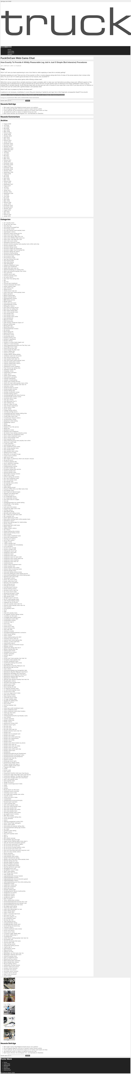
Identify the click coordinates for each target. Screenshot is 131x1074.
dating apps (7, 425)
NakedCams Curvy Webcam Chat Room (15, 675)
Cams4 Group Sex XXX (10, 348)
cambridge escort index (10, 347)
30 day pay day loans (10, 224)
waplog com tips (8, 951)
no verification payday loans (12, 690)
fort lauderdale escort (10, 496)
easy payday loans (9, 449)
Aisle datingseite (8, 263)
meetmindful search (9, 643)
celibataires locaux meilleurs (12, 366)
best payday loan (9, 313)
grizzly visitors (8, 523)
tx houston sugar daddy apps (12, 933)
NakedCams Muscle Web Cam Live (14, 676)
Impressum (7, 1068)
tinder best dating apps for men (13, 909)
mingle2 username (9, 653)
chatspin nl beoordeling (10, 380)
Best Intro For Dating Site (11, 309)
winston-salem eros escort (11, 966)
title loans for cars (9, 915)
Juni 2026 (6, 127)
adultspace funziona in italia (12, 242)
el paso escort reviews (10, 455)
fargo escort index (9, 475)
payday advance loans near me (13, 731)
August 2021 (7, 151)
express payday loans (10, 472)
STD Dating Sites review (11, 873)
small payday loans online (11, 856)
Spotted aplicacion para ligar (12, 867)
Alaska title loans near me (11, 268)
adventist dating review (10, 247)
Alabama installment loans (11, 265)
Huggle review (8, 542)
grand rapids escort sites (11, 517)
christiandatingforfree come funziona (14, 395)
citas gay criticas (8, 399)
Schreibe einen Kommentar (31, 97)
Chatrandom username (10, 377)
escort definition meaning (11, 463)
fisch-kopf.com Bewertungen (12, 492)
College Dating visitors (10, 410)
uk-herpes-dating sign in (11, 935)
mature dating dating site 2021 (12, 637)
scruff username (8, 818)
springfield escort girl (10, 868)
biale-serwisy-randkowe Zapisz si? (14, 322)
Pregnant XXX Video (9, 767)
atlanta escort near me (10, 291)
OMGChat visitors (9, 702)
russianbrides (7, 799)
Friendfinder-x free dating (11, 504)
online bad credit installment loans (13, 708)
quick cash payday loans (11, 779)
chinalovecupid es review (11, 387)
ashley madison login (10, 286)
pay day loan (7, 726)
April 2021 (6, 157)
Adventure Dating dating (11, 253)
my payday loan (8, 664)
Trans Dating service (9, 921)
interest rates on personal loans (13, 569)
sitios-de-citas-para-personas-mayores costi (16, 850)
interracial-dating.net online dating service (16, 573)
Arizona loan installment (10, 283)
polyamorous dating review (11, 762)
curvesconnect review (10, 419)
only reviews (7, 717)
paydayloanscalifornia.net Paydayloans (15, 753)
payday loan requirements (11, 738)
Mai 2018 (6, 177)
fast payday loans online (11, 483)
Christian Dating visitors (10, 393)
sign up (6, 836)
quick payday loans (9, 780)
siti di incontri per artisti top (12, 845)
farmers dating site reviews (11, 477)
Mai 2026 (6, 128)
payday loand (7, 741)
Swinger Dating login (10, 889)
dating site (7, 428)
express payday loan (10, 470)
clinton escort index (9, 407)
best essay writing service (11, 307)
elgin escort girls (8, 457)
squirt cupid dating (9, 871)
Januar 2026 (7, 134)
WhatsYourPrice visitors (10, 959)
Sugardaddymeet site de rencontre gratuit (16, 879)
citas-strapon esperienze (11, 405)
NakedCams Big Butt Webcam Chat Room (16, 672)
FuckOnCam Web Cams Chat (15, 97)
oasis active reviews (9, 694)
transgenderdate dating (10, 923)
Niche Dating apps (9, 685)
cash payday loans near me (11, 359)
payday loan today (9, 740)
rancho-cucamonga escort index (13, 783)
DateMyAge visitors (9, 422)
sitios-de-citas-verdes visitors (12, 852)
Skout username (8, 853)
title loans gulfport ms (10, 917)
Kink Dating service (9, 584)
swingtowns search (9, 895)
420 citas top (7, 226)
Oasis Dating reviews (10, 696)
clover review (7, 409)
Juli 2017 (6, 187)
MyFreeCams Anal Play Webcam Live (14, 666)
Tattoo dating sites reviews (11, 900)
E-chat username (8, 443)
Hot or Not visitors (9, 540)
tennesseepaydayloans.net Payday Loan (15, 903)
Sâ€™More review (9, 815)
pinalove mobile (8, 759)
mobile (6, 656)
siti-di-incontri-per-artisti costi (12, 848)
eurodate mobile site (9, 467)
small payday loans (9, 855)
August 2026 (7, 124)
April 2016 (6, 199)
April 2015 (6, 211)
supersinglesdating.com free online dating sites (17, 882)
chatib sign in (7, 374)
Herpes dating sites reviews (12, 531)
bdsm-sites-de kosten (10, 303)
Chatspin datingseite (9, 378)
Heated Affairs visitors (10, 528)
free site (6, 501)
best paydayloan (8, 318)
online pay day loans (9, 712)
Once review (7, 703)
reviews (6, 788)
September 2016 (8, 193)
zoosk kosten (7, 975)
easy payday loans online (11, 451)
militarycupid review (9, 650)
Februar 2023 (7, 140)
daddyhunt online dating (11, 421)
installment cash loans (10, 552)
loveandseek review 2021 (11, 619)
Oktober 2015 (8, 208)
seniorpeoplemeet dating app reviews (14, 827)
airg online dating (9, 262)
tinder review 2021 (9, 912)
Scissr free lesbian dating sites (12, 817)
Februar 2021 (7, 160)
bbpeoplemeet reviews (10, 298)
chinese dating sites (9, 390)
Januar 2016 (7, 204)
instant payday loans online (11, 567)
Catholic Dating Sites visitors (12, 363)
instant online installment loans (12, 564)
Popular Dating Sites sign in (11, 764)
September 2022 (8, 148)
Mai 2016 (6, 198)
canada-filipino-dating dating (12, 354)
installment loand (8, 554)
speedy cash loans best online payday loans (16, 859)
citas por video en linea (10, 404)
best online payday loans (11, 312)
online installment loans (10, 709)
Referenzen (11, 53)
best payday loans (9, 315)
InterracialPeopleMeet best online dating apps (17, 575)
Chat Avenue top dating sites (12, 368)
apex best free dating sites (11, 278)
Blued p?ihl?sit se (8, 333)
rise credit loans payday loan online (14, 794)
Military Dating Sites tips (11, 649)
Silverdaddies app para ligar (12, 839)
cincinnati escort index (10, 398)
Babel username (8, 294)
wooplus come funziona (10, 968)
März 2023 (7, 139)
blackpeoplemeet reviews (11, 328)
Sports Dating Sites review (11, 865)
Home (9, 49)
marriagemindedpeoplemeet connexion (15, 632)
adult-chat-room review (10, 241)
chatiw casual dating (9, 375)
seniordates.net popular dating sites (14, 826)
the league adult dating (10, 906)
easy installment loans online (12, 446)
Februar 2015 (7, 214)
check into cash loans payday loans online (16, 383)
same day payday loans (10, 811)
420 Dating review (9, 229)
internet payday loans (10, 570)
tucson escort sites (9, 932)
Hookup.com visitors (10, 539)
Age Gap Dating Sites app (11, 259)
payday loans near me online (12, 746)
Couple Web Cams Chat (10, 416)
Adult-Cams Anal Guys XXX (11, 235)
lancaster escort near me (11, 590)
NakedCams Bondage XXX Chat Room (15, 673)
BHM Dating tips (8, 321)
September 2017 (8, 184)
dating (5, 424)
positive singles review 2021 (12, 765)
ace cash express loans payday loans (14, 230)
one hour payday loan (10, 705)
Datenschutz (7, 1070)
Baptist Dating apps (9, 295)
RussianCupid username (10, 802)
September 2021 (8, 149)
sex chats (6, 829)
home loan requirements (11, 537)
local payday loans (9, 608)
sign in (5, 835)
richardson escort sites (10, 793)
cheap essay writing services (12, 381)
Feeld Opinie (7, 486)
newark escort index (9, 684)
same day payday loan (10, 808)
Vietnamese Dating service (11, 945)
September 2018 (8, 172)
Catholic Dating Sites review (12, 362)
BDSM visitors (8, 301)
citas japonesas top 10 (10, 401)
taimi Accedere (8, 898)
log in (5, 610)
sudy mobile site (8, 874)
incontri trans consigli (10, 548)
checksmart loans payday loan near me (15, 384)
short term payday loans (11, 833)
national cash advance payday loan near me (16, 679)
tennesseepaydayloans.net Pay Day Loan (15, 901)
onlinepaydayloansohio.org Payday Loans (16, 715)
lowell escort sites (9, 626)
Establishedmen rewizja (10, 466)
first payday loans (9, 490)
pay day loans (8, 728)
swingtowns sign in (9, 897)
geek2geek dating (9, 511)
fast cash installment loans (11, 478)
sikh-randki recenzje (9, 838)
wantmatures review (9, 948)
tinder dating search (9, 910)
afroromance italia (9, 256)
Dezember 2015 (8, 205)
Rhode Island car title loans (11, 790)
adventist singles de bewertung (13, 248)
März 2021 (7, 158)
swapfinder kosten (9, 883)
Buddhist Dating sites (10, 337)
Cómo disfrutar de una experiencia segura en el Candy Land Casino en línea (25, 110)
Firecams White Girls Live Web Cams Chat (16, 489)
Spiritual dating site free (10, 861)
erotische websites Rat (10, 461)
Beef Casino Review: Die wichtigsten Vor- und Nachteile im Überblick (23, 113)
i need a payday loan (10, 543)
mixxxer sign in (8, 655)
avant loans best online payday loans (14, 292)
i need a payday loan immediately (13, 545)
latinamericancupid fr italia (11, 593)
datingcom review (9, 430)
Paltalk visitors (8, 721)
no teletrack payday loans (11, 688)
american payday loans (10, 275)
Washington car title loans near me (14, 953)
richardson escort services (11, 791)
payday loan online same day (12, 737)
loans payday (7, 607)
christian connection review (11, 392)
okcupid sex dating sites (11, 700)
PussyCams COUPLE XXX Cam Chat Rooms (16, 773)
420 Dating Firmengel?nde (11, 227)
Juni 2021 (6, 154)
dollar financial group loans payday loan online (17, 440)
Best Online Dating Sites (10, 310)
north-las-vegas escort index (12, 693)
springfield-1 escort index (11, 870)
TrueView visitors (8, 927)
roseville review (8, 796)
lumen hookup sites (9, 628)
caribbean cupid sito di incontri (13, 356)
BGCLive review (8, 319)
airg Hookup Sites (9, 260)
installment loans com (10, 555)
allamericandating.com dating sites (14, 269)
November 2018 (8, 169)
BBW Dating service (9, 300)
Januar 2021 (7, 161)
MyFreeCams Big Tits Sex (11, 667)
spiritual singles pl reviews (11, 862)
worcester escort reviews (11, 971)
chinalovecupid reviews (10, 389)
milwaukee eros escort (10, 652)
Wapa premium (8, 950)
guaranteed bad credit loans (12, 525)
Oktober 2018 (8, 170)
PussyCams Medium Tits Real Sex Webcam (16, 776)
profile (5, 768)
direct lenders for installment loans (14, 434)
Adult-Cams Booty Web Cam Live (13, 236)
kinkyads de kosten (9, 585)
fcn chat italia (7, 484)
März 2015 (7, 213)
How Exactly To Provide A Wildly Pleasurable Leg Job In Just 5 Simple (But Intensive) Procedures (44, 62)
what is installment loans (11, 957)
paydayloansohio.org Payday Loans (14, 755)
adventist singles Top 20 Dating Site (14, 250)
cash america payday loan (11, 357)
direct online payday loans (11, 437)
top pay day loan (8, 920)
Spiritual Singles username (11, 864)
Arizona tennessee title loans (12, 285)
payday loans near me (10, 744)
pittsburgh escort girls (10, 761)
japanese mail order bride (11, 576)
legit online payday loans (11, 594)
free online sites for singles (11, 499)
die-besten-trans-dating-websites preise (15, 433)
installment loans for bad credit (13, 557)
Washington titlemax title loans (12, 954)
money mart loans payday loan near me (15, 658)
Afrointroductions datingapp (12, 254)
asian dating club (8, 288)
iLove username (8, 546)
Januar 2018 (7, 183)
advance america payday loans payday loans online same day (21, 244)
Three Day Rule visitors (10, 907)
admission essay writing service (13, 233)
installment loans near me (11, 561)
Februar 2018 (7, 181)
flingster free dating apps (11, 493)
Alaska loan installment (10, 266)
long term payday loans (10, 613)
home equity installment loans (12, 536)
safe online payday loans (11, 805)
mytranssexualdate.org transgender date (15, 670)
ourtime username (9, 718)
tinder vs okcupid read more (12, 913)
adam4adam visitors (9, 232)
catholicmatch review (10, 365)
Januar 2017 (7, 190)
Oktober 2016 (8, 192)
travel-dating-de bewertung (12, 926)
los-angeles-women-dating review (13, 614)
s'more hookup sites (9, 803)
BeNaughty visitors (9, 306)
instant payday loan (9, 566)
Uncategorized (8, 936)
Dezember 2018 (8, 167)
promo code (7, 770)
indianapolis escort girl (10, 551)
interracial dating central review (13, 572)
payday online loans (9, 750)
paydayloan (7, 752)
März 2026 (7, 131)
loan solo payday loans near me (13, 604)
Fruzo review (7, 505)
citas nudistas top (9, 402)
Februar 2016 (7, 202)
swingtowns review (9, 894)
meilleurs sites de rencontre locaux (14, 644)
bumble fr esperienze (10, 339)
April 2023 (7, 137)
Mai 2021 (6, 155)
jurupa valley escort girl (10, 581)
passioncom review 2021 (11, 723)
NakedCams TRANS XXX (11, 678)
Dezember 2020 (8, 163)
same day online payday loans (12, 806)
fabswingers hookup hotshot (12, 474)
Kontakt (10, 54)
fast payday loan (8, 481)
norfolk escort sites (9, 691)
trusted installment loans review (13, 929)
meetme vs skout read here (11, 641)
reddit (5, 785)
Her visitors (7, 529)
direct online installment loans (12, 436)
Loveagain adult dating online (12, 617)
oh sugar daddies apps (10, 699)
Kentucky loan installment (11, 582)
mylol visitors (7, 669)
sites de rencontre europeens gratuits (14, 842)
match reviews (8, 635)
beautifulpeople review (10, 304)
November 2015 (8, 207)
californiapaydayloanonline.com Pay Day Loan (17, 345)
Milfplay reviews (8, 646)
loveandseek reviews (10, 620)
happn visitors (8, 526)
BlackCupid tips (8, 325)
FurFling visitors (8, 510)
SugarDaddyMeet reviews (11, 877)
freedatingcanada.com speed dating (14, 502)
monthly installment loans (11, 661)
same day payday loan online (12, 809)
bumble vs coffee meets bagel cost (14, 342)
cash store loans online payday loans (14, 360)
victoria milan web (9, 942)
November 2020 (8, 164)
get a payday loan (9, 516)
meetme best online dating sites (13, 640)
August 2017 (7, 186)
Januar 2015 (7, 216)
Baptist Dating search (10, 297)
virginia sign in (8, 947)
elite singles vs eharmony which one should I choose (19, 458)
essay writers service (10, 464)
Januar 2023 (7, 142)
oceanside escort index (10, 697)
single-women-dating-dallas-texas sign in (15, 841)
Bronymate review (9, 334)
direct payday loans (9, 439)
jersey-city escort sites (10, 579)
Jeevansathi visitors (9, 578)
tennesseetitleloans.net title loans (13, 904)
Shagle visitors (8, 832)
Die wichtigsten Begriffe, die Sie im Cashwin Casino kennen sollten (23, 109)
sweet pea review (9, 888)
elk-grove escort (8, 460)
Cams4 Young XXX (9, 353)
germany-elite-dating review (12, 513)
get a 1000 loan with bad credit (13, 514)
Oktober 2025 (8, 136)
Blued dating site (8, 331)
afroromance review (9, 257)
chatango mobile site (10, 369)
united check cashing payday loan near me (16, 938)
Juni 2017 (6, 189)
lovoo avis (7, 623)
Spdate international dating (11, 858)
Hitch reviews (7, 534)
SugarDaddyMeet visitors (11, 880)
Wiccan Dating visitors (10, 963)
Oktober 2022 (8, 146)
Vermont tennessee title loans (12, 941)
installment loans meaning (11, 560)
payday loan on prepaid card (12, 734)
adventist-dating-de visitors (12, 251)
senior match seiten (9, 824)
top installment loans (10, 918)
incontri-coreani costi (10, 549)
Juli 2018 (6, 175)
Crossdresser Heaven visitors (12, 418)
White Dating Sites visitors (11, 962)
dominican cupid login (10, 442)
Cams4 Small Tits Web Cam (12, 350)
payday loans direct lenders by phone (14, 743)
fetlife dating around (9, 487)
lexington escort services (11, 597)
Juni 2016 (6, 196)
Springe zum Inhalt (6, 1)
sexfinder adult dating (10, 830)
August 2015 (7, 210)
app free (6, 282)
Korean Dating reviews (10, 588)
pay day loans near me (10, 729)
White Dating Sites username (12, 960)
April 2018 (6, 178)
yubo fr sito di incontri (10, 974)
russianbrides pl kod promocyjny (13, 800)
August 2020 (7, 166)
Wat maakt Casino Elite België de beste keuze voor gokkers (21, 107)
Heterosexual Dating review (12, 532)
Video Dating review (9, 944)
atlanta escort (8, 289)
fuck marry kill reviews (10, 507)
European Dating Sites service (12, 469)
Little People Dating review (11, 601)
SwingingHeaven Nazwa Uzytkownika (14, 891)
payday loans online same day (12, 749)
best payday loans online (11, 316)
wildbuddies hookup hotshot (12, 965)
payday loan (7, 732)
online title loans (8, 714)
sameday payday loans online (12, 812)
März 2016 (7, 201)
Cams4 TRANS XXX (9, 351)
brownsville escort (9, 336)
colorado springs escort (10, 412)
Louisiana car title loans (10, 616)
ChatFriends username (10, 372)
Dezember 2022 (8, 143)
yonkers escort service (10, 972)
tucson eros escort (9, 930)
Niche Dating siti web (10, 687)
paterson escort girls (10, 724)
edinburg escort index (10, 452)
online (5, 706)
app (5, 280)
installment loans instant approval (13, 558)
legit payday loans (9, 596)
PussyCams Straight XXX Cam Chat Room (16, 777)
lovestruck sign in (9, 622)
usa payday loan (8, 939)
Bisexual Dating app (9, 324)
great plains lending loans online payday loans (17, 519)
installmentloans (8, 563)
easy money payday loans (11, 448)
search (5, 820)
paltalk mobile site (9, 720)
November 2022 (8, 145)
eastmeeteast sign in (9, 445)
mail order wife (8, 629)
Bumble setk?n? (8, 340)
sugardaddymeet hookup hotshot (13, 876)
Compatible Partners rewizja (12, 415)
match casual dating (9, 634)
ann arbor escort (8, 277)
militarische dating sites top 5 (12, 647)
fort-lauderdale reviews (10, 498)
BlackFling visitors (9, 327)
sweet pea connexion (10, 886)
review (5, 786)
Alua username (8, 272)
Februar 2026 (7, 133)
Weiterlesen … (33, 95)
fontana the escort (9, 495)
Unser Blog (11, 51)
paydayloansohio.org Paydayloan (13, 756)
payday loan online (9, 735)
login (5, 611)
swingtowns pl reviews (10, 892)
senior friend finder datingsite (12, 823)
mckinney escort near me (11, 638)
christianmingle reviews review (12, 396)
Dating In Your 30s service (11, 427)
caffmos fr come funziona (11, 343)
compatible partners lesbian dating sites (15, 413)
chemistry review (8, 386)
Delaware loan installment (11, 431)
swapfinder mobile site (10, 885)
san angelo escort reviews (11, 814)
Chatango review (8, 371)
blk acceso (7, 330)
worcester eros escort (10, 969)
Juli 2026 (6, 125)
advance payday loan (10, 245)
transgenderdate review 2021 (12, 924)
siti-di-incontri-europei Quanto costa (14, 847)
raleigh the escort (9, 782)
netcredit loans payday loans (12, 682)
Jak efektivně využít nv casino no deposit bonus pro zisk (20, 112)
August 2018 (7, 173)
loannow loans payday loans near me (14, 605)
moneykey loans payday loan (12, 659)
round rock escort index (11, 797)
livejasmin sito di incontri (11, 602)
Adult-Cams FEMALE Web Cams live (14, 238)
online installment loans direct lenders (14, 711)
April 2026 (7, 130)
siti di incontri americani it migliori (13, 844)
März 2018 (7, 180)
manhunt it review (9, 631)
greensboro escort (9, 520)
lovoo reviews (8, 625)
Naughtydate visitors (10, 681)
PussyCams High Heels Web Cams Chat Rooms (17, 774)
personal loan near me (10, 758)
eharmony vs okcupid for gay (12, 454)
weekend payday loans (10, 956)
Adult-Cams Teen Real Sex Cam (13, 239)
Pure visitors (7, 771)
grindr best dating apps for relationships (15, 522)
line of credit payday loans (11, 599)
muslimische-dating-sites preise (13, 663)
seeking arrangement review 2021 (13, 821)
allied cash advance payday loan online (15, 271)
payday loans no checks (11, 747)
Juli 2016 (6, 195)
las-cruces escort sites (10, 591)
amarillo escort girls (9, 274)
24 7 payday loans (9, 223)
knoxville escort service (10, 587)
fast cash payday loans (10, 480)
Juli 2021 (6, 152)
